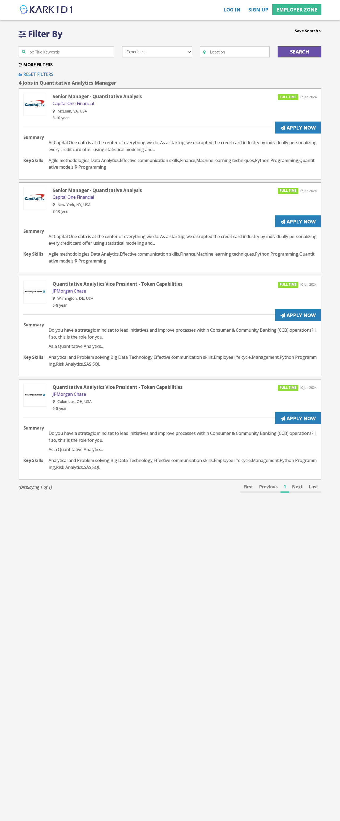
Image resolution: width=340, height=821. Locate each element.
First (248, 487)
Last (313, 487)
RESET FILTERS (37, 74)
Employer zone (296, 9)
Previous (268, 487)
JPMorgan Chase (69, 291)
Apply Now (300, 127)
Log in (231, 9)
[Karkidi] (46, 10)
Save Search (307, 30)
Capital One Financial (73, 103)
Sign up (258, 9)
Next (297, 487)
